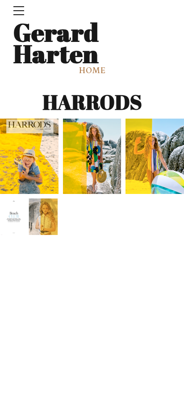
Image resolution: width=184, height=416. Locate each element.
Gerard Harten (56, 42)
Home (92, 70)
